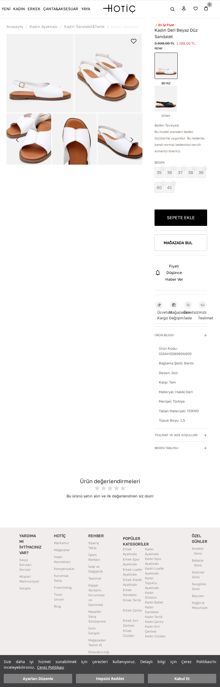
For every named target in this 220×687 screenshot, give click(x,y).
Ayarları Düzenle (38, 678)
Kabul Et (182, 678)
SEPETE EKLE (181, 217)
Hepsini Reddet (110, 678)
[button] (40, 73)
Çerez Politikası (50, 667)
